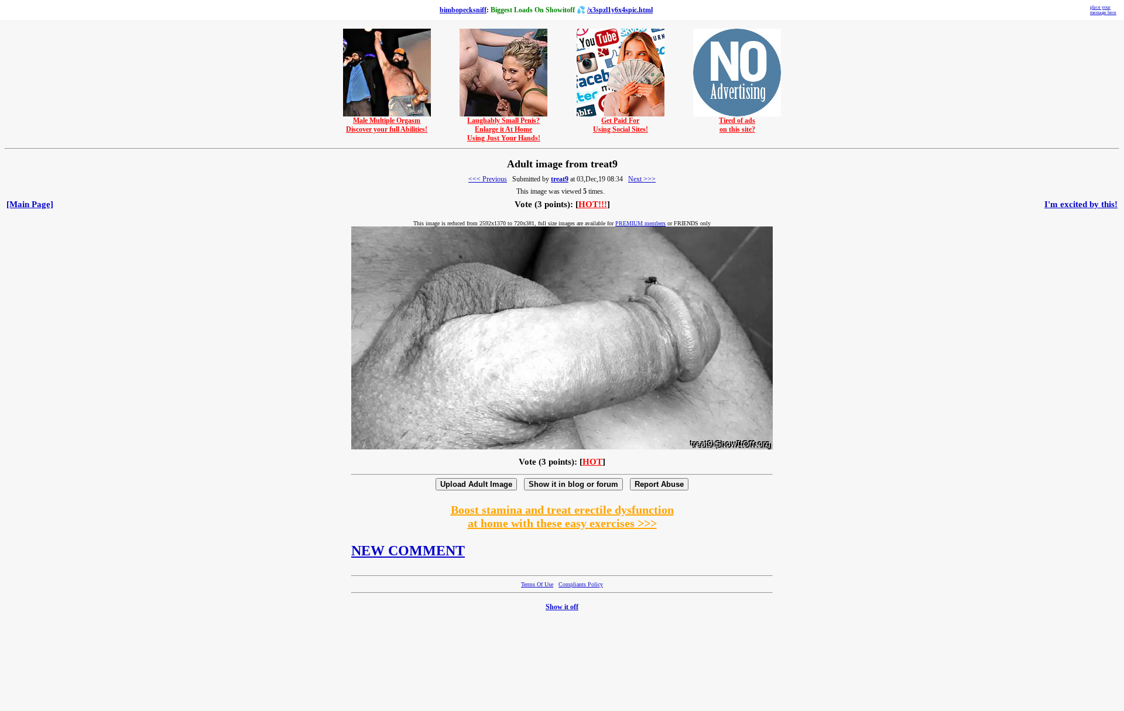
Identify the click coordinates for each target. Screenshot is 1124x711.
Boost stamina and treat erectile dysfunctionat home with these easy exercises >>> (562, 516)
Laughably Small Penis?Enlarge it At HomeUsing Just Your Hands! (503, 129)
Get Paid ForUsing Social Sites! (620, 124)
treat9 (559, 179)
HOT (592, 461)
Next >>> (642, 179)
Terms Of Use (537, 584)
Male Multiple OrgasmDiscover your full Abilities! (386, 124)
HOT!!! (592, 204)
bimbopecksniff (463, 10)
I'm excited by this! (1081, 204)
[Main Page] (29, 204)
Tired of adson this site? (737, 124)
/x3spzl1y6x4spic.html (620, 10)
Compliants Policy (580, 584)
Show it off (562, 607)
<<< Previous (487, 179)
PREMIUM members (640, 223)
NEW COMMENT (408, 550)
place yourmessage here (1103, 10)
